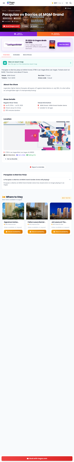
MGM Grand (8, 18)
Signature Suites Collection (11, 223)
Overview (6, 55)
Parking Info (32, 155)
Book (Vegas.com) (12, 26)
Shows (4, 10)
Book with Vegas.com (38, 458)
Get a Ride (21, 155)
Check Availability (14, 232)
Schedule (16, 55)
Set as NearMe (12, 159)
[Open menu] (4, 3)
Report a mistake (38, 167)
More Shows (27, 55)
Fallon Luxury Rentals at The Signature (36, 223)
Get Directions (10, 155)
